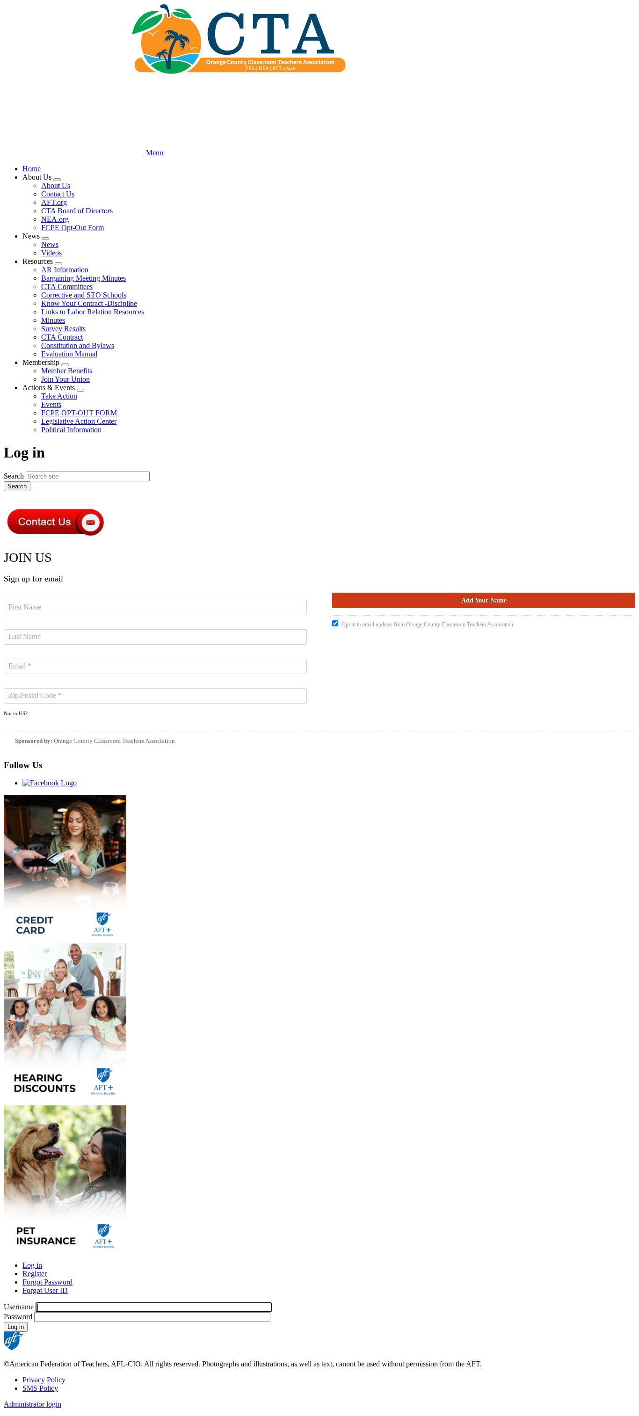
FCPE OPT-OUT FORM (79, 413)
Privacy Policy (43, 1380)
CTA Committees (67, 286)
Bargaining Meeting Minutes (83, 278)
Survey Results (63, 329)
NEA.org (55, 219)
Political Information (71, 430)
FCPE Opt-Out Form (72, 228)
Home (31, 169)
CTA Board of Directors (77, 211)
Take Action (59, 396)
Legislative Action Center (78, 421)
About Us (55, 185)
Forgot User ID (45, 1290)
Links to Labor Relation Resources (92, 312)
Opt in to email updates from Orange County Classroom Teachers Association (427, 624)
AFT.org (54, 202)
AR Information (64, 270)
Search (14, 476)
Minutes (53, 320)
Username (19, 1307)
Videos (51, 253)
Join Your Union (65, 379)
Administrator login (32, 1404)
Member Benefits (66, 371)
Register (34, 1274)
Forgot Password (47, 1282)
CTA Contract (62, 337)
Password (18, 1317)
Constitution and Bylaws (77, 345)
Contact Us (57, 194)
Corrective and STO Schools (83, 295)
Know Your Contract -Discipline (89, 303)
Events (51, 404)
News (49, 244)
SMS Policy (40, 1388)
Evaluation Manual (69, 354)
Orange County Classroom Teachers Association (114, 740)
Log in (32, 1265)
